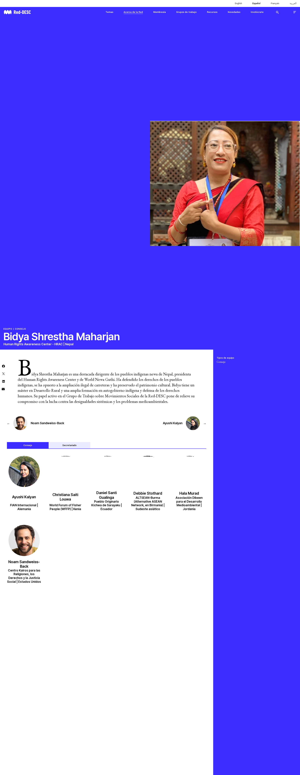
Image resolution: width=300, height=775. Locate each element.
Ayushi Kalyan (24, 497)
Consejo (20, 329)
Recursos (212, 12)
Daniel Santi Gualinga (106, 494)
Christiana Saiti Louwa (65, 496)
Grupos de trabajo (186, 12)
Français (275, 3)
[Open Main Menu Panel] (294, 12)
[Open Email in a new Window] (3, 389)
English (238, 3)
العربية (293, 3)
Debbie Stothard (148, 493)
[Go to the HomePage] (17, 12)
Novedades (234, 12)
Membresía (159, 12)
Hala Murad (189, 493)
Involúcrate (257, 12)
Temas (109, 12)
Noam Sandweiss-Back (24, 564)
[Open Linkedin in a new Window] (3, 381)
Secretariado (69, 445)
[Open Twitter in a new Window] (3, 373)
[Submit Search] (277, 12)
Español (256, 3)
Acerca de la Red (133, 12)
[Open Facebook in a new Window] (3, 366)
